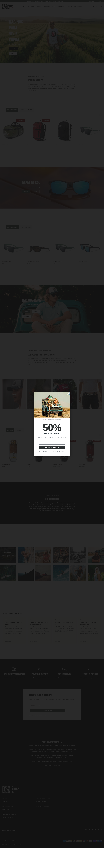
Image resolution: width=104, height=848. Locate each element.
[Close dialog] (68, 393)
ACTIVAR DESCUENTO (52, 447)
